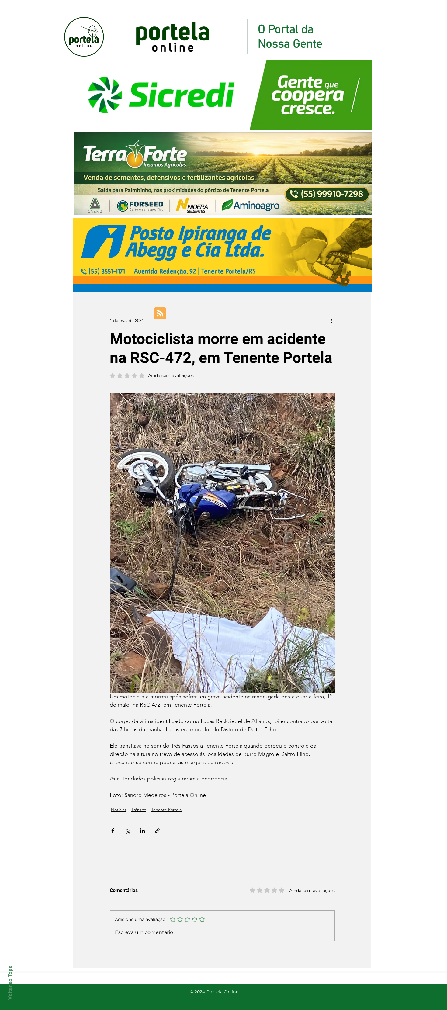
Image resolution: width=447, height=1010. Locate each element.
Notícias (118, 809)
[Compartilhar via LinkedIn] (142, 831)
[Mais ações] (331, 320)
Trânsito (138, 809)
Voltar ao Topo (10, 982)
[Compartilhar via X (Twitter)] (127, 831)
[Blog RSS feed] (160, 313)
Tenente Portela (166, 809)
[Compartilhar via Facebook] (113, 831)
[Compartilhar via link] (157, 831)
